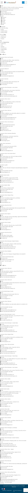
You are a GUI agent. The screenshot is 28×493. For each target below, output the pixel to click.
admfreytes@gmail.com (6, 229)
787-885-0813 (10, 61)
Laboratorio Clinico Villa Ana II (6, 268)
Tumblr (3, 21)
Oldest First (3, 37)
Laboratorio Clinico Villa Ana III (6, 279)
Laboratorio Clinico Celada (5, 378)
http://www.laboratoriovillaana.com (8, 14)
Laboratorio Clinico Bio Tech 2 (6, 232)
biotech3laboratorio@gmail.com (7, 75)
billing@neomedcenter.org (6, 180)
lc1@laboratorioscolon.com (6, 106)
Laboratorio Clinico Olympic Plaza (6, 195)
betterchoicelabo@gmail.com (7, 150)
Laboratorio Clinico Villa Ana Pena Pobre (8, 472)
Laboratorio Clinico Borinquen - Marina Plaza (8, 355)
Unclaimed (3, 52)
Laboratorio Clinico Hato (4, 409)
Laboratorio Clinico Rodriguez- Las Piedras (8, 427)
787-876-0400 (10, 10)
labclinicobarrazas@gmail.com (7, 469)
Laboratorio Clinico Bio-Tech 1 (6, 205)
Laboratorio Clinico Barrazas (5, 460)
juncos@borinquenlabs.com (6, 319)
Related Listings (4, 30)
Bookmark (3, 26)
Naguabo (3, 473)
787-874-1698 (10, 476)
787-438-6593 (10, 147)
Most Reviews (4, 48)
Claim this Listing (4, 28)
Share (2, 15)
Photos (2, 29)
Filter (1, 40)
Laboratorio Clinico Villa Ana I (5, 110)
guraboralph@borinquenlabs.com (7, 330)
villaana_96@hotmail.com (6, 13)
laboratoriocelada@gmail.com (7, 386)
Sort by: (3, 34)
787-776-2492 (9, 403)
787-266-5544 (10, 157)
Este (2, 5)
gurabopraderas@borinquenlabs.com (8, 444)
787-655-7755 (10, 189)
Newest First (3, 35)
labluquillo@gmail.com (5, 172)
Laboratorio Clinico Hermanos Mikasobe (8, 133)
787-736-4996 (10, 91)
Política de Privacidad (17, 490)
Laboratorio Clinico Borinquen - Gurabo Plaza (9, 322)
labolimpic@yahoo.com (5, 202)
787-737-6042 (10, 295)
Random (2, 38)
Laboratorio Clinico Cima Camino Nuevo (7, 153)
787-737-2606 (10, 327)
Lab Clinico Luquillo (3, 164)
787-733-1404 (9, 432)
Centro (2, 429)
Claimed (2, 50)
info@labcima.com (4, 129)
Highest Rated (4, 49)
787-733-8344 (9, 421)
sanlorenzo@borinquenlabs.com (7, 94)
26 (2, 483)
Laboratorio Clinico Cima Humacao (6, 121)
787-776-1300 (10, 466)
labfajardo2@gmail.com (5, 219)
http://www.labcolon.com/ (6, 107)
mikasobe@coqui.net (5, 140)
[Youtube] (4, 489)
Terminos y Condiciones (7, 490)
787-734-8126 (9, 114)
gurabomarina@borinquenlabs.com (8, 363)
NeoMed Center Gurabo (4, 175)
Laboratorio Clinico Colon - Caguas (7, 449)
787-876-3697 (10, 137)
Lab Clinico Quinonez (4, 78)
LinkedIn (4, 23)
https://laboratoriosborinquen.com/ (8, 248)
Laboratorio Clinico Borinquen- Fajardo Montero (9, 241)
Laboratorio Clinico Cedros (5, 398)
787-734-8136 (9, 272)
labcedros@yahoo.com (5, 406)
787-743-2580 (10, 453)
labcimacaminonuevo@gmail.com (7, 160)
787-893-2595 (10, 103)
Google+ (4, 20)
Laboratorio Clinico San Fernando (6, 57)
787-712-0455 (10, 383)
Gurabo (2, 324)
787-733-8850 (10, 199)
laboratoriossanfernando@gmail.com (8, 64)
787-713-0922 (9, 317)
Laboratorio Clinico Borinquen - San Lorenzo (8, 87)
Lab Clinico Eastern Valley (5, 185)
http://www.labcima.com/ (6, 130)
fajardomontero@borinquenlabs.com (8, 246)
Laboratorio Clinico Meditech (5, 251)
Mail (3, 24)
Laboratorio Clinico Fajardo (5, 213)
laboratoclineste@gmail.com (6, 424)
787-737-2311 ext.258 (14, 179)
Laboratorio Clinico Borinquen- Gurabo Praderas (9, 437)
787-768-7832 (10, 209)
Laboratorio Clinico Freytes (5, 222)
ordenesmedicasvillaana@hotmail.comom (9, 479)
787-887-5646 (10, 73)
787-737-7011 (9, 360)
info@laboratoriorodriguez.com (7, 434)
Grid (5, 54)
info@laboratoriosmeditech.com (7, 259)
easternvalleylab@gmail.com (7, 192)
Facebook (4, 17)
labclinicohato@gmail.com (6, 414)
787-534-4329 (9, 170)
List (2, 54)
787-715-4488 (9, 411)
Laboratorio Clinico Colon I (5, 98)
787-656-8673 (10, 83)
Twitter (3, 18)
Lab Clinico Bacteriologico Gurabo (6, 291)
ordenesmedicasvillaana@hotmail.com (8, 117)
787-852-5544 (10, 126)
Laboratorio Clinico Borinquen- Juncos (7, 314)
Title (2, 45)
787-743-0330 (10, 245)
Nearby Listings (4, 32)
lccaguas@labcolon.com (6, 456)
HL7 (14, 491)
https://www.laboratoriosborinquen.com (9, 96)
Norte (2, 400)
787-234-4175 (9, 218)
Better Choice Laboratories (5, 143)
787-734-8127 (9, 284)
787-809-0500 (10, 256)
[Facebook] (2, 489)
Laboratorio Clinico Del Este (5, 417)
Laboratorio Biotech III (4, 68)
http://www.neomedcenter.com (7, 182)
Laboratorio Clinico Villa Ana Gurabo (7, 344)
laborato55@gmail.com (5, 298)
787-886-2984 (10, 226)
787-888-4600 (10, 236)
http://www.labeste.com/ (6, 65)
